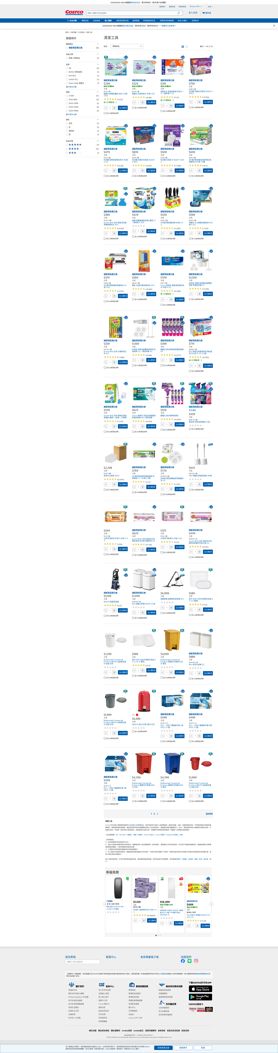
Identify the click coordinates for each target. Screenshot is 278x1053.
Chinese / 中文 (195, 6)
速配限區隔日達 (122, 20)
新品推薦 (96, 20)
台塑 (181, 835)
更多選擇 (192, 410)
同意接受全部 (163, 1047)
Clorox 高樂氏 (160, 835)
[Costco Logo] (74, 12)
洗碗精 (184, 859)
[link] (116, 78)
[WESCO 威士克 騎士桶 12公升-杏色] (133, 714)
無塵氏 (140, 835)
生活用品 (81, 32)
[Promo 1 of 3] (156, 936)
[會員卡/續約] (187, 20)
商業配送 (195, 20)
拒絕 (203, 1047)
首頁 (66, 32)
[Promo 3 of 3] (161, 936)
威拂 (135, 835)
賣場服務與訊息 (149, 20)
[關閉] (274, 26)
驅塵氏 (129, 835)
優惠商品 (85, 20)
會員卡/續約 (182, 20)
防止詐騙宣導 (162, 974)
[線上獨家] (112, 20)
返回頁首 (209, 814)
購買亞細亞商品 (127, 26)
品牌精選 (135, 20)
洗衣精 (190, 859)
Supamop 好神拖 (172, 835)
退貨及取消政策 (173, 1030)
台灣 (209, 7)
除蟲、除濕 (198, 859)
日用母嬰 (73, 32)
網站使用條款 (103, 1030)
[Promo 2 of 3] (158, 936)
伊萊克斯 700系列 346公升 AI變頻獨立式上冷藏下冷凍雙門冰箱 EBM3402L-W (171, 912)
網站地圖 (92, 1030)
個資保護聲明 (150, 1030)
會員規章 (161, 1030)
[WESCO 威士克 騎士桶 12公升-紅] (137, 714)
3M (117, 835)
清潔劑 (178, 859)
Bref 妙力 (123, 835)
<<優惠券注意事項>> (168, 26)
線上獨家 (108, 20)
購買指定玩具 (134, 2)
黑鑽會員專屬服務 (167, 20)
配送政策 (185, 1030)
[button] (180, 13)
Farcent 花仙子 (149, 835)
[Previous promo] (105, 904)
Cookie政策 (127, 1030)
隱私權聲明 (115, 1030)
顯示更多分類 (71, 87)
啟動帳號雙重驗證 (200, 974)
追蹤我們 (186, 957)
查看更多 (183, 1047)
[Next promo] (211, 904)
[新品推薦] (100, 20)
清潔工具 (89, 32)
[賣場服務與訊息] (155, 20)
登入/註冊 (193, 12)
